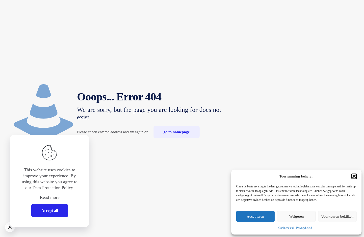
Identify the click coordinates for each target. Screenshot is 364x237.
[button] (354, 176)
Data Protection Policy (52, 187)
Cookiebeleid (286, 228)
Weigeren (296, 216)
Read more (49, 197)
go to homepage (176, 132)
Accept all (49, 210)
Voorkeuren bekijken (337, 216)
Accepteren (255, 216)
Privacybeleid (304, 228)
